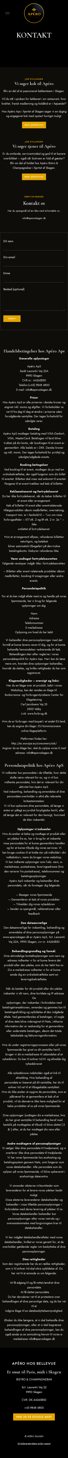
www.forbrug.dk (37, 714)
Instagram (37, 224)
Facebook (31, 224)
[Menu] (6, 13)
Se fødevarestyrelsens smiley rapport (34, 1443)
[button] (34, 125)
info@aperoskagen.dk (39, 753)
